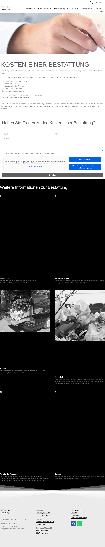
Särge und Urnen (62, 278)
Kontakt (101, 11)
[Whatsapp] (79, 523)
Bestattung (29, 9)
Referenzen (98, 9)
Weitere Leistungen (60, 9)
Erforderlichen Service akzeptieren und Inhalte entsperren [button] (85, 167)
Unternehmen (85, 9)
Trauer (73, 9)
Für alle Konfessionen (9, 474)
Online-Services (43, 9)
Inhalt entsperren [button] (85, 159)
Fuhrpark (4, 368)
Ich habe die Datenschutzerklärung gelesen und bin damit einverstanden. (30, 153)
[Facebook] (73, 523)
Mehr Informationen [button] (35, 166)
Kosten (58, 474)
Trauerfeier (5, 278)
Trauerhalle (59, 377)
